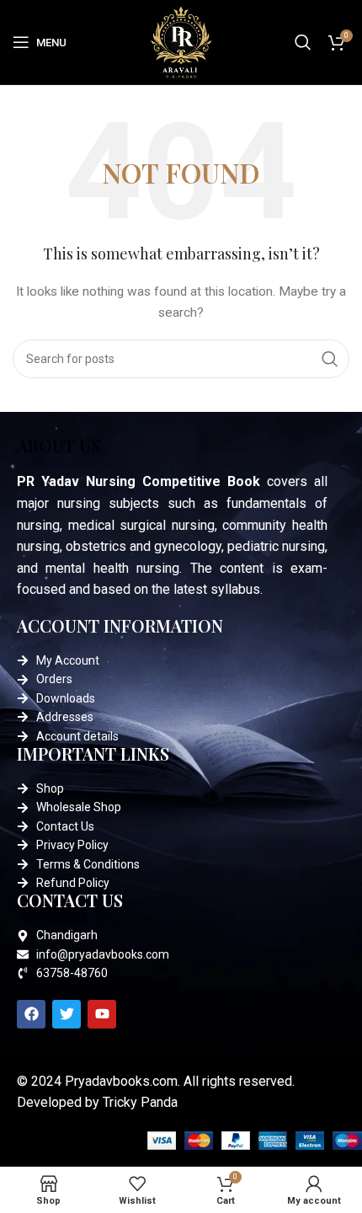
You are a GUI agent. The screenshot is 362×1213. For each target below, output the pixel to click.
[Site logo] (180, 41)
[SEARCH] (330, 358)
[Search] (303, 42)
